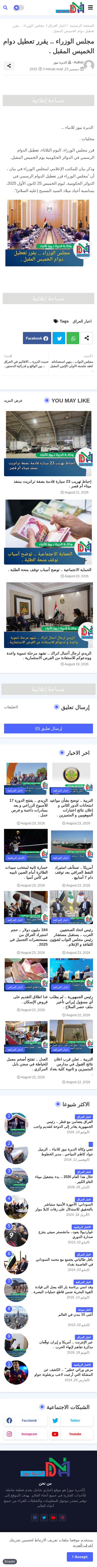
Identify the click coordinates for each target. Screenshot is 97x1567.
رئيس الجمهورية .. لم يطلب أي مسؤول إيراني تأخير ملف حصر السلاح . (71, 1002)
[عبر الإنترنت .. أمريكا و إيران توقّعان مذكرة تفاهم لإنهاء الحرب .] (16, 1345)
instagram (29, 1434)
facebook (29, 1420)
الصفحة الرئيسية (82, 26)
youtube (75, 1434)
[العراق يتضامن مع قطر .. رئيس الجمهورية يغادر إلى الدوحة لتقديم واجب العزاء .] (16, 1124)
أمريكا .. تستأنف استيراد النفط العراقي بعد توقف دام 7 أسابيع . (74, 872)
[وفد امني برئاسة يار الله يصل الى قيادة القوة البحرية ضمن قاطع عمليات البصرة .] (16, 1290)
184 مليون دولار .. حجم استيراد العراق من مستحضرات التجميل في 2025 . (29, 937)
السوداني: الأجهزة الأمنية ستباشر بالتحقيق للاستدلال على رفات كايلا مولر (64, 1206)
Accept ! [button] (80, 1557)
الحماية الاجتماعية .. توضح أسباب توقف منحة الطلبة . (49, 570)
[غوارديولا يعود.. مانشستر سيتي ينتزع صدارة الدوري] (16, 1235)
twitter (75, 1420)
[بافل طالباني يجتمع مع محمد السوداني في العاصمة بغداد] (16, 1262)
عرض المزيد (13, 400)
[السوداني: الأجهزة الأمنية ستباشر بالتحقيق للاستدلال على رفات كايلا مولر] (16, 1207)
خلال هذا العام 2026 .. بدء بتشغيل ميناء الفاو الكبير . (64, 1179)
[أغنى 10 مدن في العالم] (16, 1317)
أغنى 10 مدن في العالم (75, 1315)
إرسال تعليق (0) (48, 728)
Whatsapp (73, 338)
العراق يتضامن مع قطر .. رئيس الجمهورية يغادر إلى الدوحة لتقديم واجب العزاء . (63, 1126)
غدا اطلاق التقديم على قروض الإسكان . (30, 999)
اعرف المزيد (83, 1545)
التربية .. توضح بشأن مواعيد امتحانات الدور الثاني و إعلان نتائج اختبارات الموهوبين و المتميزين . (71, 807)
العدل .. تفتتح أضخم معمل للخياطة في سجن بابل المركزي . (27, 1064)
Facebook (34, 338)
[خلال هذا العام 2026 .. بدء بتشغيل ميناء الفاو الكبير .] (16, 1179)
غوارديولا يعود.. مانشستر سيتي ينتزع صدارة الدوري (66, 1234)
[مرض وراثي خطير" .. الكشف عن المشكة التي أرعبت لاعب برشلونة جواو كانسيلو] (16, 1372)
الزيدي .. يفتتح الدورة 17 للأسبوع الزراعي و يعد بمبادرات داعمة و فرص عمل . (28, 807)
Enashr (10, 1561)
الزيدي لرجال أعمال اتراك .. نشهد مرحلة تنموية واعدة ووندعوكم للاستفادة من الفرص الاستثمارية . (49, 655)
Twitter (59, 338)
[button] (5, 7)
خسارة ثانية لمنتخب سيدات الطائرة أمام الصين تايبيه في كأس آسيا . (26, 872)
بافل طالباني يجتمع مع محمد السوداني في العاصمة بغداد (64, 1261)
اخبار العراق (57, 26)
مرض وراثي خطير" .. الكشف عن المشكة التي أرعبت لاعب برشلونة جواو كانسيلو (63, 1374)
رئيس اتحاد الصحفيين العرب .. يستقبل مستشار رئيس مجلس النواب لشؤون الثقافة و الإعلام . (71, 937)
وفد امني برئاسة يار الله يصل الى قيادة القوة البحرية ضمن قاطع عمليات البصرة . (62, 1289)
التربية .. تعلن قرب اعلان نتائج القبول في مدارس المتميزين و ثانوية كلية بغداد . (71, 1066)
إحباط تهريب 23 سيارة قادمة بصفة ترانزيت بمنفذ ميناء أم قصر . (52, 483)
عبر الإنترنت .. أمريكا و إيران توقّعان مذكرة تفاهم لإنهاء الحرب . (66, 1344)
